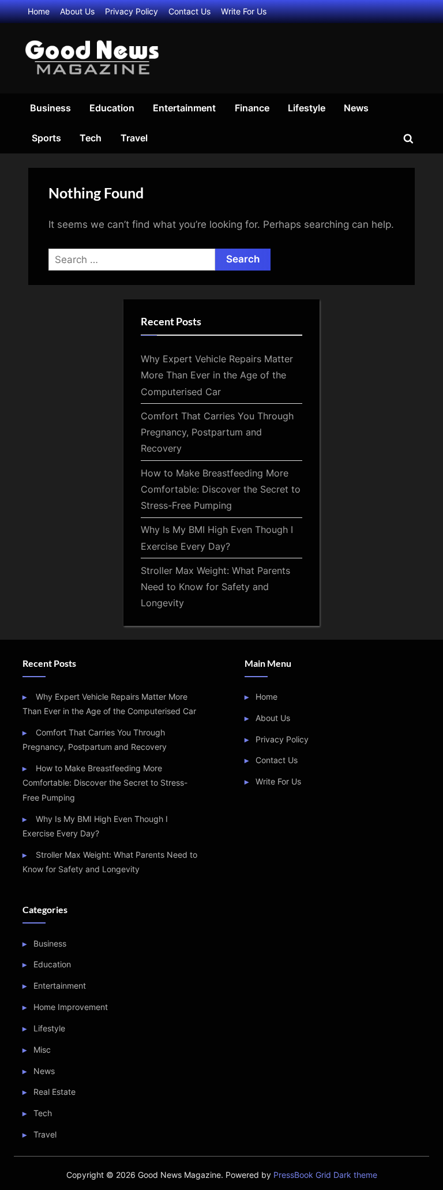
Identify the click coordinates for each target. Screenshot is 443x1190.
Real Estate (54, 1092)
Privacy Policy (131, 11)
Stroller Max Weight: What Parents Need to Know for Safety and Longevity (215, 587)
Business (50, 108)
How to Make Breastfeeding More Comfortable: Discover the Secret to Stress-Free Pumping (221, 489)
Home (39, 11)
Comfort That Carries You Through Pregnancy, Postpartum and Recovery (217, 432)
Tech (91, 138)
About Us (77, 11)
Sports (46, 138)
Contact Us (189, 11)
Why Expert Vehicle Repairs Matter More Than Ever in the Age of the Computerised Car (217, 375)
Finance (252, 108)
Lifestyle (306, 108)
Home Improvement (70, 1007)
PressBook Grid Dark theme (325, 1175)
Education (111, 108)
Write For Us (243, 11)
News (356, 108)
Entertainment (184, 108)
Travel (134, 138)
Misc (42, 1049)
